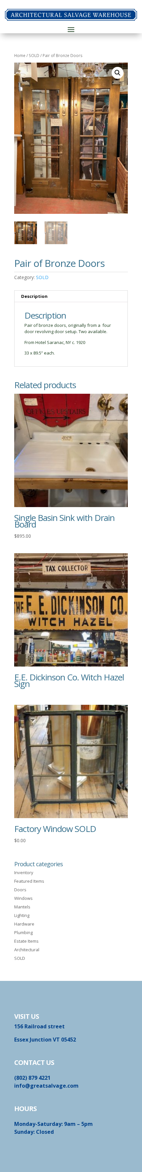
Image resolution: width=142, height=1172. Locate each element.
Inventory (23, 872)
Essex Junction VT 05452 (45, 1039)
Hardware (24, 924)
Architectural (26, 950)
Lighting (21, 915)
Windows (23, 898)
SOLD (34, 55)
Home (19, 55)
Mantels (22, 907)
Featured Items (29, 881)
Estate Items (26, 941)
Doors (20, 890)
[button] (118, 73)
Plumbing (23, 932)
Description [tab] (34, 296)
